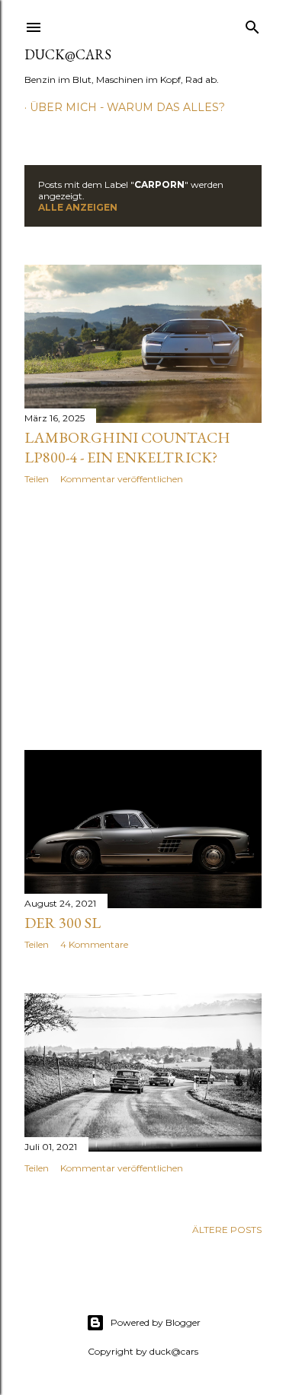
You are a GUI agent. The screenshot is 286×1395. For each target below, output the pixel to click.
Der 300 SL (62, 923)
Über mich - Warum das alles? (127, 107)
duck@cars (67, 54)
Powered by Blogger (156, 1322)
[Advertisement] (143, 618)
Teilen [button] (36, 479)
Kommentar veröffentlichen (121, 479)
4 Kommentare (94, 944)
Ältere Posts (227, 1229)
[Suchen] (252, 24)
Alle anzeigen (77, 207)
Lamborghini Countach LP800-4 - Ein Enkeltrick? (127, 447)
